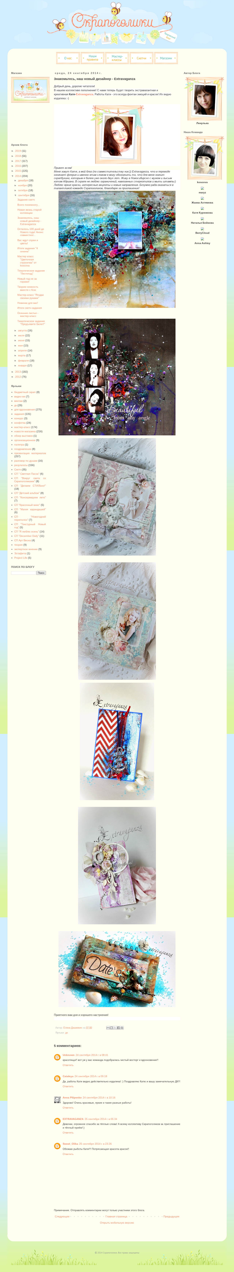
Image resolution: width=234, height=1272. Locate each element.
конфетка (20, 422)
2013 (18, 371)
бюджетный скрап (25, 392)
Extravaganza (84, 94)
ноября (23, 185)
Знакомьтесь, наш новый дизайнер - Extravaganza (29, 220)
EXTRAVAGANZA (73, 1119)
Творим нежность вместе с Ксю (27, 288)
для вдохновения (24, 409)
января (22, 365)
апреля (23, 350)
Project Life (20, 557)
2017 (18, 160)
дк (66, 1032)
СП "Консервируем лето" (30, 497)
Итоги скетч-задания (29, 307)
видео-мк (19, 396)
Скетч (17, 469)
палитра (19, 444)
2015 (18, 170)
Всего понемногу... (28, 204)
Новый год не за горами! (27, 280)
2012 (18, 376)
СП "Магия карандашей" (30, 509)
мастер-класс (22, 427)
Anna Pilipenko (72, 1097)
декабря (23, 180)
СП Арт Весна (22, 540)
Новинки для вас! (27, 302)
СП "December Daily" (26, 535)
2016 (18, 165)
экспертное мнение (26, 549)
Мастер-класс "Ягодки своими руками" (30, 296)
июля (21, 335)
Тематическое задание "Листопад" (31, 272)
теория (18, 544)
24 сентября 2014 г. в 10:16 (99, 1097)
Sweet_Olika (70, 1143)
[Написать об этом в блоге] (111, 1028)
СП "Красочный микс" (27, 504)
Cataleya (68, 1076)
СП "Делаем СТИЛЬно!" (30, 485)
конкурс (18, 418)
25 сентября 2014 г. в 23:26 (95, 1143)
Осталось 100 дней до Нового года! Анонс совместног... (30, 232)
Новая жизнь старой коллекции (29, 211)
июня (21, 340)
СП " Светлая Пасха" (26, 473)
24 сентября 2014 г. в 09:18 (91, 1076)
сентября (24, 195)
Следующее (62, 1216)
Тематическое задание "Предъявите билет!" (31, 323)
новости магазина (25, 431)
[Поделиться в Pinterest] (122, 1028)
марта (22, 355)
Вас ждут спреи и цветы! (27, 242)
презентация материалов (30, 453)
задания (19, 413)
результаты (21, 465)
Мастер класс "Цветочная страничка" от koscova (26, 261)
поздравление (22, 448)
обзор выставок (23, 435)
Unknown (69, 1054)
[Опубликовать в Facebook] (118, 1028)
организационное (24, 440)
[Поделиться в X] (115, 1028)
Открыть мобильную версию (117, 1222)
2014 (18, 175)
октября (23, 190)
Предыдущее (171, 1216)
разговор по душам (25, 460)
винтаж (18, 400)
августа (23, 330)
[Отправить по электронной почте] (108, 1028)
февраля (24, 360)
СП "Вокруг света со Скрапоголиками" (30, 480)
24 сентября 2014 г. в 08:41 (92, 1054)
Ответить (68, 1065)
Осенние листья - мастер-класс (27, 315)
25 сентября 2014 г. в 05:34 (101, 1119)
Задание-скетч (26, 199)
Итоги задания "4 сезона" (27, 250)
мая (21, 345)
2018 (18, 155)
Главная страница (116, 1216)
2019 (18, 150)
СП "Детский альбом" (27, 493)
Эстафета (20, 553)
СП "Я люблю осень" (26, 531)
